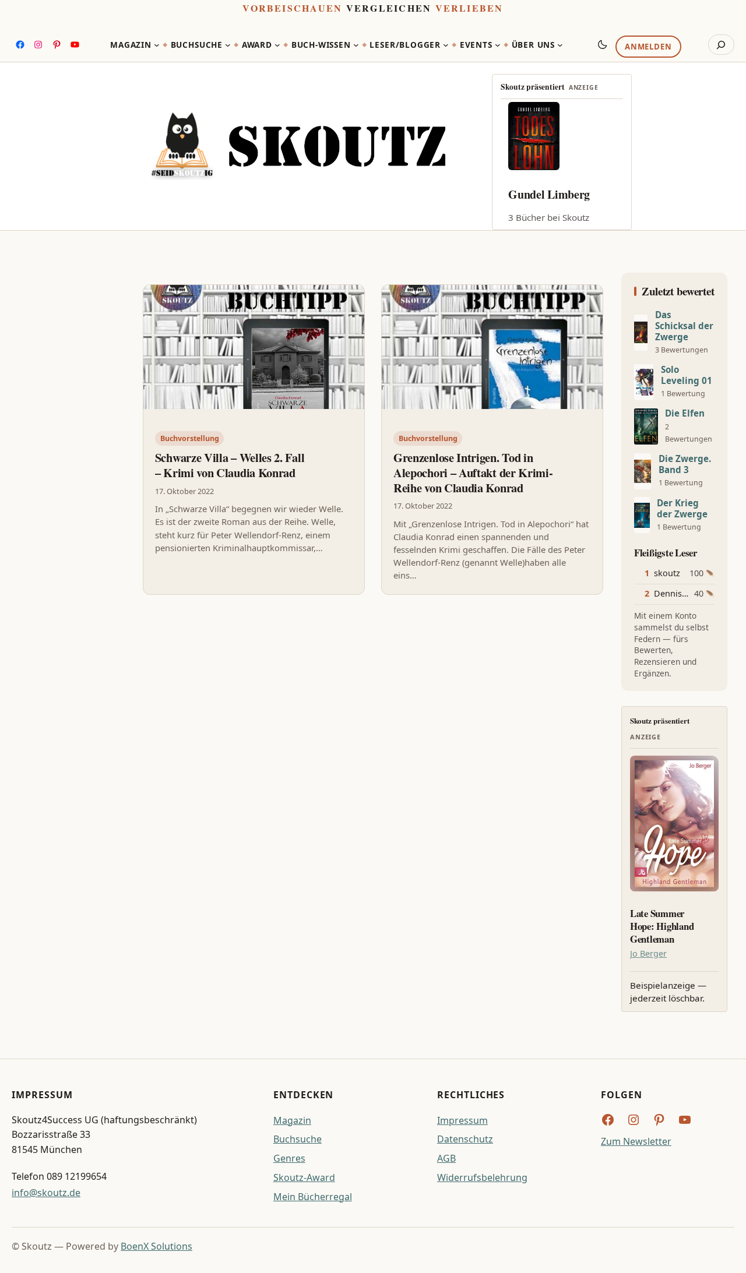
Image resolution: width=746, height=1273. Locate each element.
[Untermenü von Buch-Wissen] (356, 45)
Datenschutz (465, 1139)
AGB (446, 1158)
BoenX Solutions (156, 1246)
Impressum (462, 1120)
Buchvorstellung (189, 438)
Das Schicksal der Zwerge (684, 326)
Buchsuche (297, 1139)
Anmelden (648, 47)
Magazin (292, 1120)
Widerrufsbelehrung (482, 1177)
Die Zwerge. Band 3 (685, 464)
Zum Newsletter (636, 1141)
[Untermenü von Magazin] (157, 45)
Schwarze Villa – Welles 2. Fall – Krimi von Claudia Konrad (229, 465)
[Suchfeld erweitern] (721, 44)
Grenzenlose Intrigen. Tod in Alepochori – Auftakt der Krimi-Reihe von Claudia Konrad (473, 472)
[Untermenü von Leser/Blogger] (446, 45)
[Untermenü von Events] (498, 45)
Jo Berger (648, 953)
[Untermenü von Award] (277, 45)
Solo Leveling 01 (686, 375)
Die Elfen (685, 413)
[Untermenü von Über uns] (560, 45)
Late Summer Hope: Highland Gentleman (662, 926)
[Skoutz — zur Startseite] (298, 146)
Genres (289, 1158)
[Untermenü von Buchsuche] (228, 45)
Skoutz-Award (304, 1177)
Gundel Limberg (549, 194)
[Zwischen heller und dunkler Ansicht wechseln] (602, 44)
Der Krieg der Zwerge (682, 509)
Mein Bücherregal (312, 1196)
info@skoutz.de (46, 1192)
